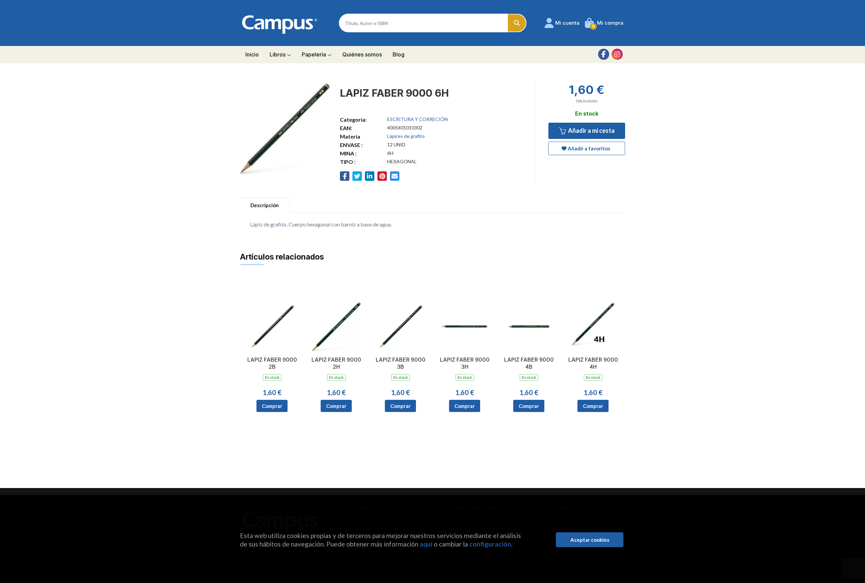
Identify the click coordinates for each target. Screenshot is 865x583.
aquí (426, 544)
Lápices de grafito (406, 136)
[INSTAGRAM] (617, 54)
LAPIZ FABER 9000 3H (465, 363)
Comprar (272, 406)
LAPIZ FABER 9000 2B (272, 363)
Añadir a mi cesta (591, 130)
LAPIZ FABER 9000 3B (400, 363)
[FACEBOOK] (603, 54)
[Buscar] (517, 23)
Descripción (264, 205)
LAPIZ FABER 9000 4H (593, 363)
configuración (490, 544)
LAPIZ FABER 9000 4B (529, 363)
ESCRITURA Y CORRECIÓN (417, 119)
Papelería (314, 54)
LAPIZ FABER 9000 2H (336, 363)
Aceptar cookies (589, 540)
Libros (278, 54)
